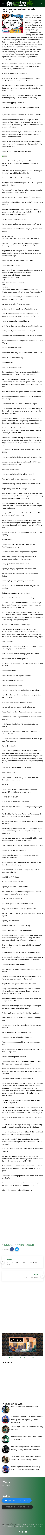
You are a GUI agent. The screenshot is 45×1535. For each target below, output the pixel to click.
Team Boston (37, 1526)
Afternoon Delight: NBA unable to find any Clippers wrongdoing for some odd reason (26, 1420)
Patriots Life (19, 1526)
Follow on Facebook (18, 1507)
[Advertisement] (22, 1218)
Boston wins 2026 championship (24, 1407)
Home (19, 1524)
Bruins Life (28, 1526)
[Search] (42, 3)
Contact (30, 1524)
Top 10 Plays (39, 1524)
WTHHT (24, 1524)
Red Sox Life (10, 1526)
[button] (12, 1249)
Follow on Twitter (18, 1500)
